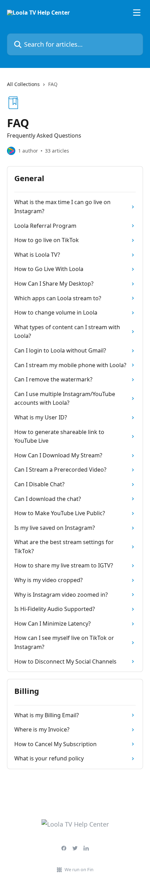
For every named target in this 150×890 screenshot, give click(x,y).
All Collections (23, 84)
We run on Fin (79, 869)
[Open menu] (136, 12)
